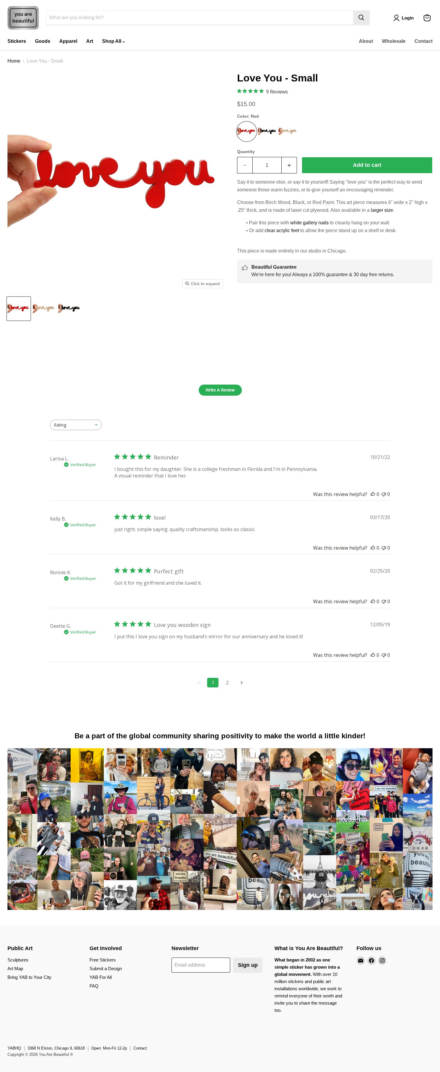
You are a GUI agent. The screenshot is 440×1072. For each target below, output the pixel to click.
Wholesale (394, 41)
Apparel (68, 41)
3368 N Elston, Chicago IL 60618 (56, 1048)
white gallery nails (309, 222)
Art (89, 41)
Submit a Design (105, 968)
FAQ (93, 985)
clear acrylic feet (282, 230)
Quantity (246, 151)
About (366, 41)
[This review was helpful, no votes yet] (373, 494)
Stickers (16, 41)
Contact (424, 41)
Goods (42, 41)
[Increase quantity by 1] (289, 165)
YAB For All (100, 977)
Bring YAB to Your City (29, 977)
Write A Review (220, 390)
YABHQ (14, 1048)
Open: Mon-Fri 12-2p (109, 1048)
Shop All (112, 41)
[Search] (361, 18)
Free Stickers (102, 959)
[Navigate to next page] (241, 682)
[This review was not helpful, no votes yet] (384, 494)
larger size (382, 210)
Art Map (15, 968)
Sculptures (17, 959)
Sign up (248, 965)
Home (13, 60)
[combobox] (76, 425)
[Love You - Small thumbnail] (19, 308)
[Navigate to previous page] (198, 682)
